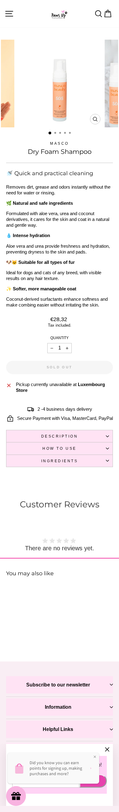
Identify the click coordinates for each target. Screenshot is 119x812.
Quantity (59, 338)
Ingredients (59, 461)
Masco (59, 143)
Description (59, 436)
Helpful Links (58, 729)
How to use (59, 448)
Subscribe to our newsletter (58, 684)
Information (58, 707)
